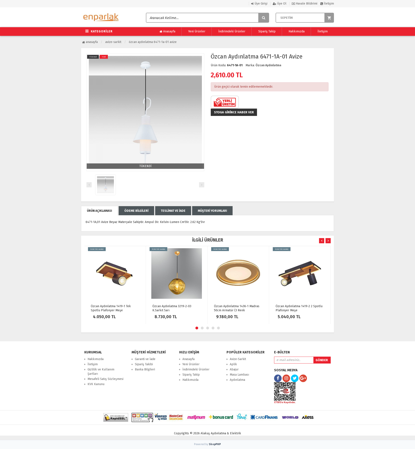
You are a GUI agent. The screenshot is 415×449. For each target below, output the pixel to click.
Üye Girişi (260, 3)
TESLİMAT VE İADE (173, 211)
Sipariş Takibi (144, 364)
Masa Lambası (239, 374)
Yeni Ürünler (196, 31)
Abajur (234, 369)
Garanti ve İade (145, 359)
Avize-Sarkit (113, 42)
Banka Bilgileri (145, 369)
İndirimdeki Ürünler (231, 31)
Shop (215, 444)
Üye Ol (281, 3)
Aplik (233, 364)
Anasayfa (168, 31)
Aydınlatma (237, 380)
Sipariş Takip (267, 31)
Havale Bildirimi (306, 3)
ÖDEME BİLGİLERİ (136, 211)
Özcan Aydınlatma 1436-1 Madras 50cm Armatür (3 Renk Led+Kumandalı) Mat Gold (236, 310)
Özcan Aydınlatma (268, 65)
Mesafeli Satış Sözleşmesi (105, 379)
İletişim (328, 3)
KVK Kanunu (96, 384)
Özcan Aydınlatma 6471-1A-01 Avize (153, 42)
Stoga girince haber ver (234, 112)
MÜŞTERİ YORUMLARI (212, 211)
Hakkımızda (297, 31)
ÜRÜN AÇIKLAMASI (99, 211)
